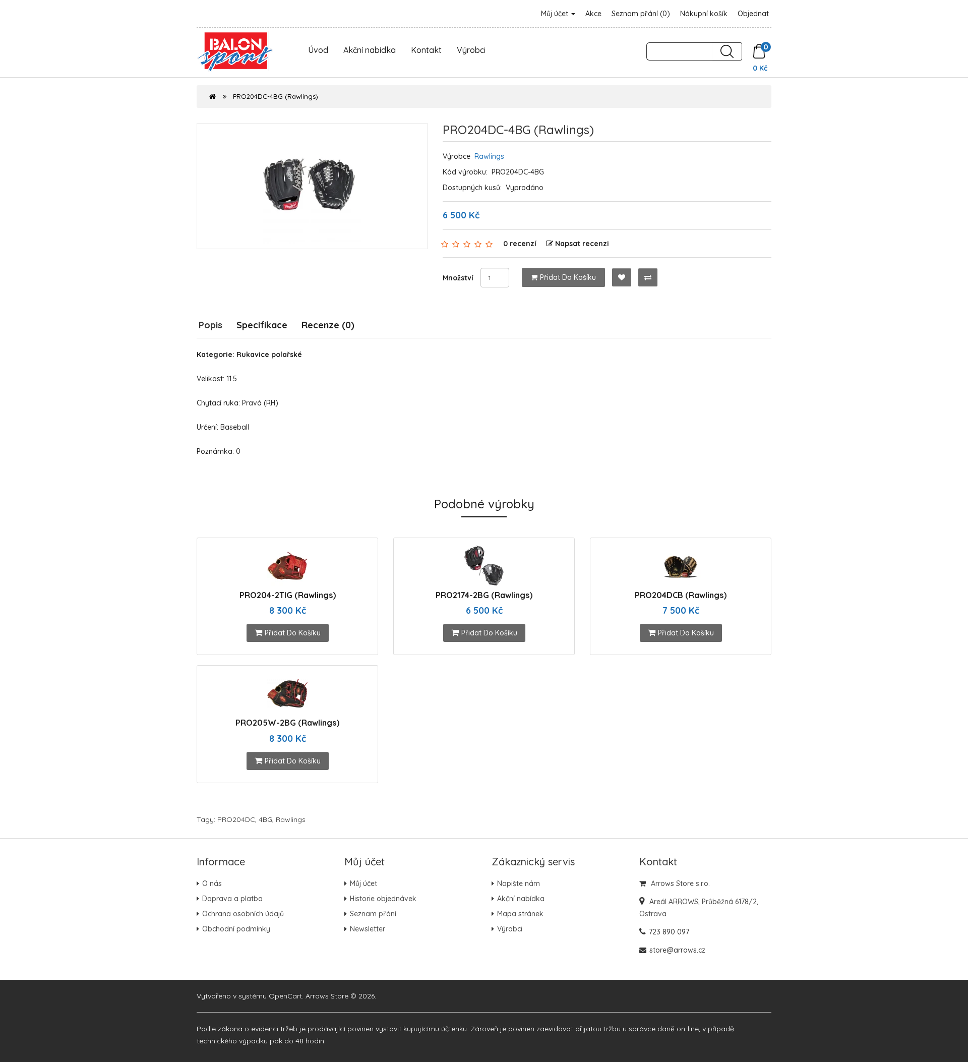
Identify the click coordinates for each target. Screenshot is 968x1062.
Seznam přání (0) (641, 13)
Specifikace (261, 325)
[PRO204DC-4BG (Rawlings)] (312, 186)
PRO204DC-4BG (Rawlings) (275, 96)
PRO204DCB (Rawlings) (681, 595)
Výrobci (471, 50)
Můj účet (555, 13)
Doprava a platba (232, 898)
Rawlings (489, 156)
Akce (593, 13)
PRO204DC (236, 819)
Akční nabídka (369, 50)
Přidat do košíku (568, 277)
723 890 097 (669, 931)
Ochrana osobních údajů (243, 913)
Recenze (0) (327, 325)
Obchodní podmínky (236, 928)
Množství (458, 277)
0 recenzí (519, 243)
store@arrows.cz (677, 950)
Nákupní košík (704, 13)
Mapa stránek (520, 913)
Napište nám (518, 883)
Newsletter (367, 928)
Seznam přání (373, 913)
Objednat (753, 13)
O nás (212, 883)
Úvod (318, 50)
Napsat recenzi (582, 243)
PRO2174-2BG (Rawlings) (484, 595)
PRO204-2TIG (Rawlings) (287, 595)
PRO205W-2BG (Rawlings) (287, 723)
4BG (265, 819)
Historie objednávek (383, 898)
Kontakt (426, 50)
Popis (210, 325)
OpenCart (285, 995)
